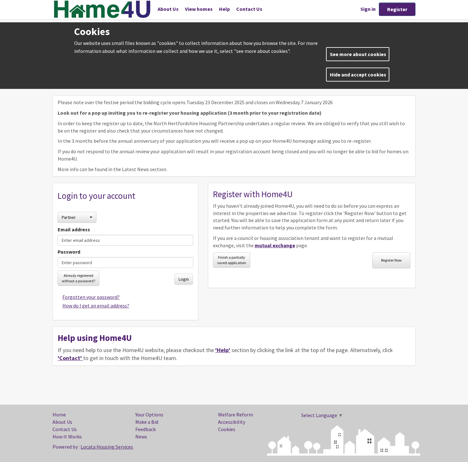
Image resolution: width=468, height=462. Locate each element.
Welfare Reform (235, 414)
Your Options (149, 414)
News (141, 436)
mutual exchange (275, 245)
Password (69, 252)
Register (397, 9)
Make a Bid (146, 422)
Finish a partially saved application (231, 260)
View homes (199, 9)
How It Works (67, 436)
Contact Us (249, 9)
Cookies (226, 429)
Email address (74, 229)
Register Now (391, 260)
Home (59, 414)
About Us (168, 9)
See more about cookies (358, 54)
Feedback (145, 429)
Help (224, 9)
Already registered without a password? (78, 278)
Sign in (368, 9)
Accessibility (231, 422)
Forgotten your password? (91, 297)
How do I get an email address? (95, 305)
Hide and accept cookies (358, 74)
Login (184, 279)
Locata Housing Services (107, 447)
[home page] (103, 9)
